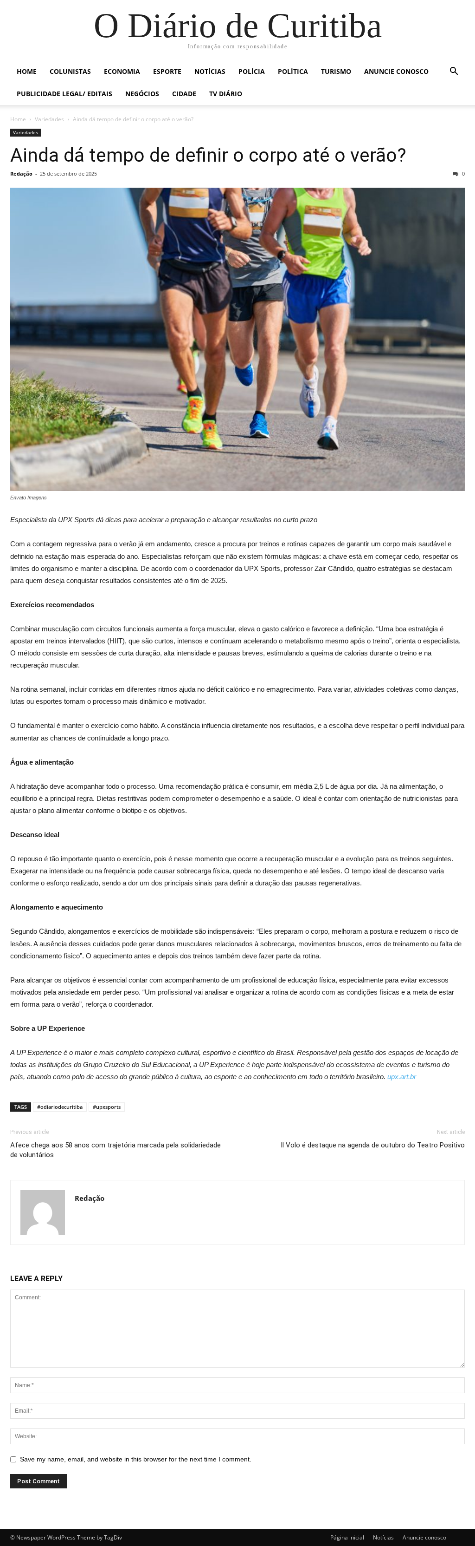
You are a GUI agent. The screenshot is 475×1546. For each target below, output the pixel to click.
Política (293, 71)
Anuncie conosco (396, 71)
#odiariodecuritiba (60, 1106)
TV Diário (225, 93)
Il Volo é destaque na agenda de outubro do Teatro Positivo (373, 1145)
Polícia (251, 71)
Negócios (142, 93)
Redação (21, 173)
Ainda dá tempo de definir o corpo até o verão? (208, 155)
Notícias (209, 71)
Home (27, 71)
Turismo (336, 71)
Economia (122, 71)
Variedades (49, 119)
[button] (454, 72)
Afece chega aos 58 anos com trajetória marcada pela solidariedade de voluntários (115, 1150)
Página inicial (347, 1537)
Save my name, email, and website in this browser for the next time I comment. (135, 1459)
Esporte (167, 71)
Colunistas (70, 71)
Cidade (184, 93)
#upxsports (107, 1106)
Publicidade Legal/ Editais (64, 93)
